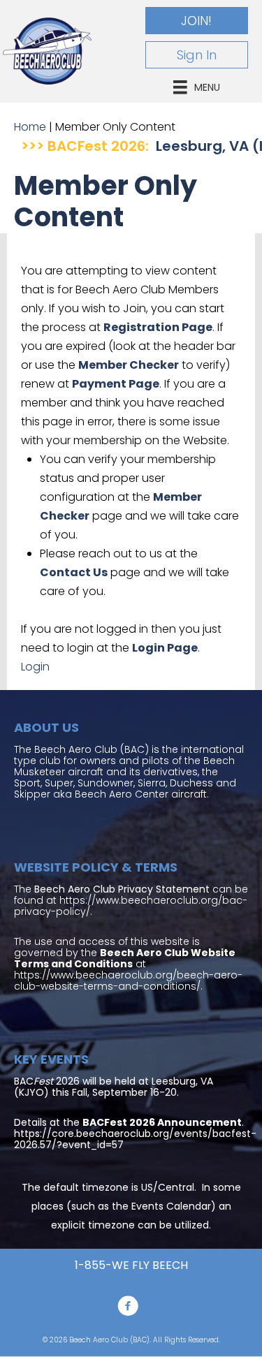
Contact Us (74, 572)
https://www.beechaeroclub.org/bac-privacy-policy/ (130, 905)
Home (30, 127)
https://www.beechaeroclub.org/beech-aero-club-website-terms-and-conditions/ (128, 980)
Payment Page (115, 384)
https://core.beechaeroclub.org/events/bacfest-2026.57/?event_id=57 (135, 1139)
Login (35, 667)
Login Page (165, 648)
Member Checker (128, 365)
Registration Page (157, 327)
